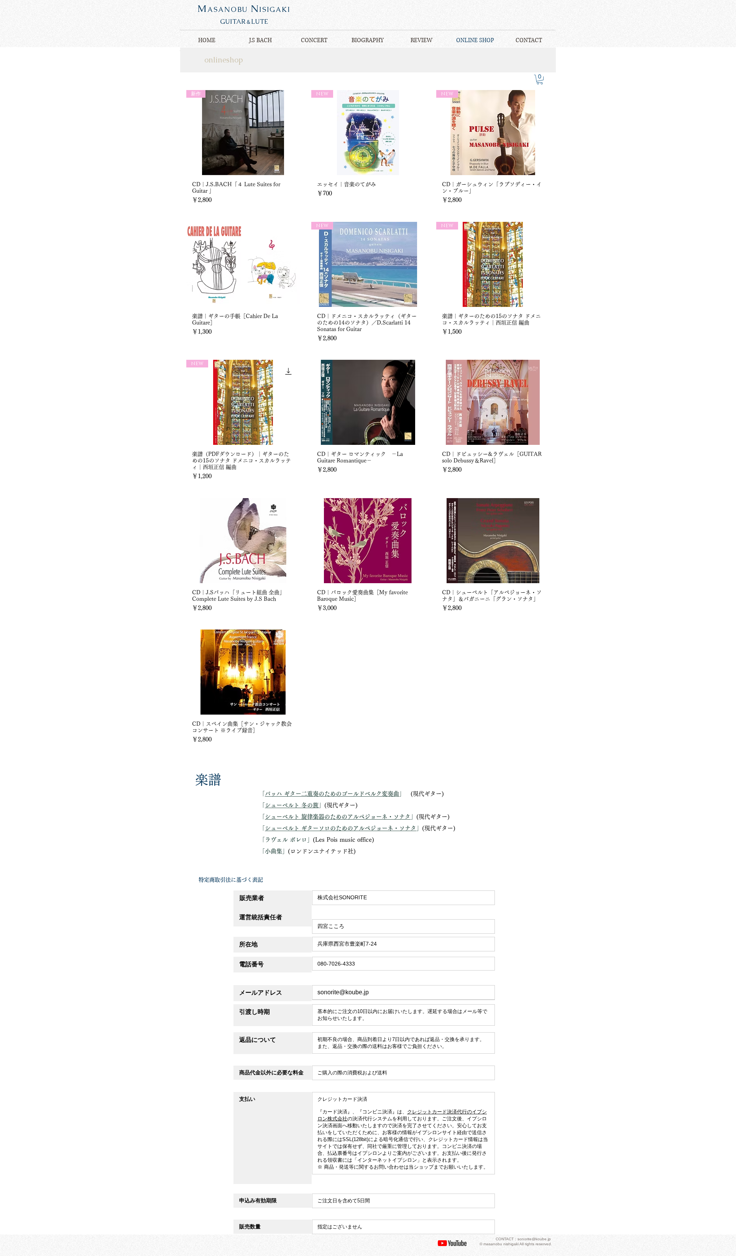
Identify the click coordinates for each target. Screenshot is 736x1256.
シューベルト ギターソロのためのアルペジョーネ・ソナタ (340, 828)
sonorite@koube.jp (343, 992)
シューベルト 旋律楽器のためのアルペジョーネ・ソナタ (338, 817)
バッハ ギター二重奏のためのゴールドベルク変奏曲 (332, 794)
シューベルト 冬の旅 (292, 805)
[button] (539, 79)
